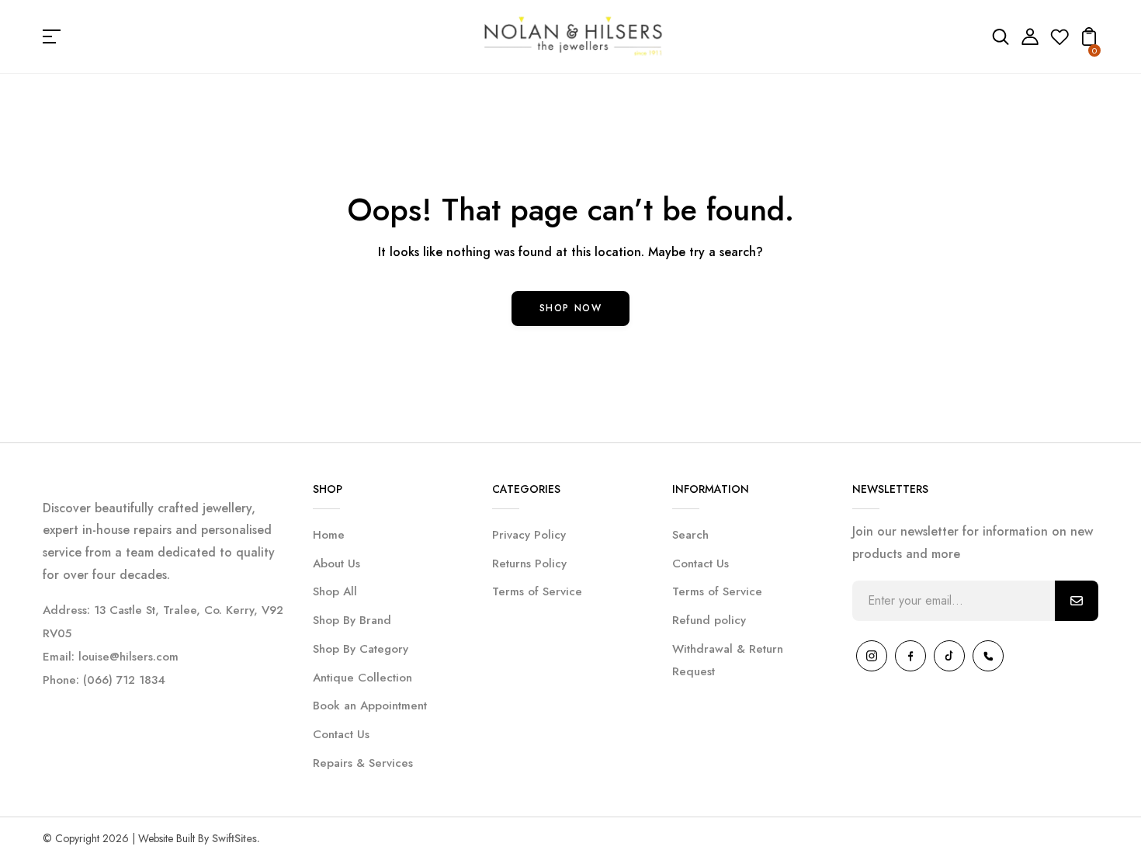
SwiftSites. (236, 838)
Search (690, 534)
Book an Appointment (370, 705)
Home (329, 534)
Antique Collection (362, 677)
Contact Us (341, 734)
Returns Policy (529, 563)
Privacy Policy (529, 534)
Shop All (335, 591)
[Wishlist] (1059, 41)
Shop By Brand (352, 620)
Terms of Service (537, 591)
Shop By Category (360, 648)
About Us (336, 563)
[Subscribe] (1076, 601)
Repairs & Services (363, 763)
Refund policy (709, 620)
